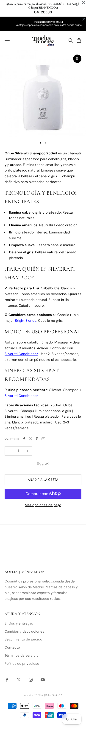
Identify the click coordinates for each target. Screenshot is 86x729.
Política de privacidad (22, 663)
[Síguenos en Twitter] (19, 679)
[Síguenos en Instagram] (30, 679)
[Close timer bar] (83, 2)
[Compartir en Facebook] (24, 439)
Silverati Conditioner (21, 354)
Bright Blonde (25, 320)
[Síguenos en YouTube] (42, 679)
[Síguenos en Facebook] (7, 679)
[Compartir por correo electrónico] (43, 439)
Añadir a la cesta (43, 480)
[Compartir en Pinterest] (37, 439)
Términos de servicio (22, 655)
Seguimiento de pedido (23, 639)
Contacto (12, 647)
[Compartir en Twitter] (30, 439)
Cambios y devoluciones (24, 631)
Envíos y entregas (19, 623)
